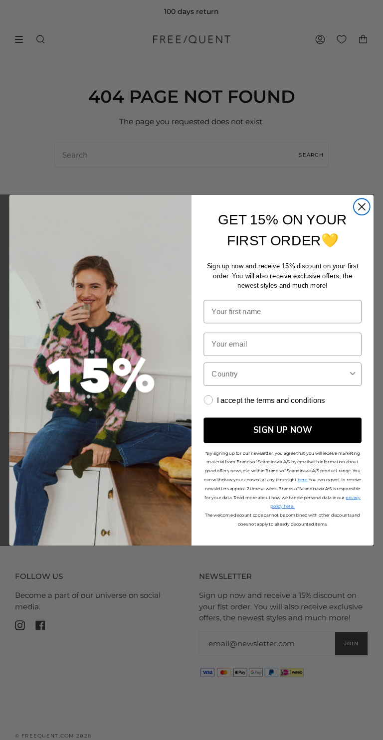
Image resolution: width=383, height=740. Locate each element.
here (302, 479)
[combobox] (279, 374)
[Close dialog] (362, 206)
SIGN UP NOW (282, 429)
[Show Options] (353, 374)
